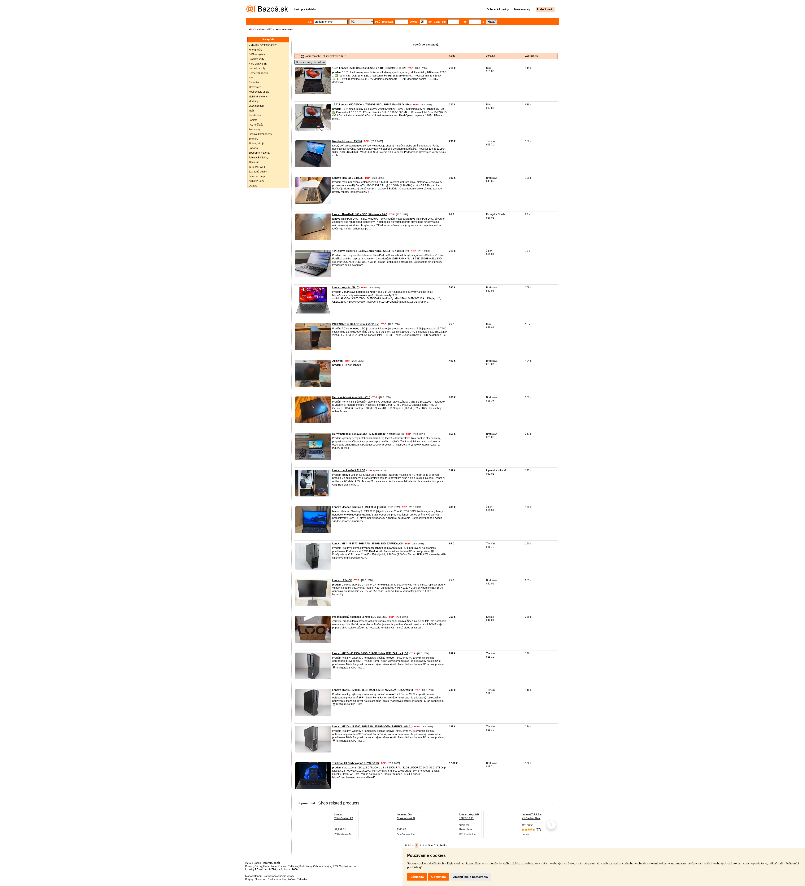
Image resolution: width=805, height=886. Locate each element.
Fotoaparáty (255, 49)
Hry (251, 77)
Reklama (293, 866)
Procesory (254, 129)
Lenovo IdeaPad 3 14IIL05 (347, 177)
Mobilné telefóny (258, 96)
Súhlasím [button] (417, 876)
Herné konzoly (257, 68)
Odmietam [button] (438, 876)
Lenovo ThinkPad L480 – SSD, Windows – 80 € (359, 214)
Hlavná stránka (257, 29)
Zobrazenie (531, 55)
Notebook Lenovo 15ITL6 (347, 141)
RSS (335, 866)
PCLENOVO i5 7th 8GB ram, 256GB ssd (355, 324)
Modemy (253, 101)
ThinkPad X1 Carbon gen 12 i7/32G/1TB (355, 763)
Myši (251, 110)
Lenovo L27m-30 (342, 580)
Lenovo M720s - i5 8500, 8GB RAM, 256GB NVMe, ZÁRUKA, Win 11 (372, 726)
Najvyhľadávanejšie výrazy (279, 876)
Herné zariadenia (259, 73)
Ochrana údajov (322, 866)
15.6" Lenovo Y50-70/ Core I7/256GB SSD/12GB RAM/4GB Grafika (371, 104)
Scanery (253, 138)
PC (270, 29)
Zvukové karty (256, 181)
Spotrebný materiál (259, 152)
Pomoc (249, 866)
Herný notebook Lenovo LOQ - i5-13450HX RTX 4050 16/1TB (368, 434)
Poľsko (292, 879)
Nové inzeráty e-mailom (310, 62)
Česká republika (277, 879)
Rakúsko (302, 879)
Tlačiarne (254, 162)
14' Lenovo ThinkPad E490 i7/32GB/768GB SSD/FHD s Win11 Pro (370, 251)
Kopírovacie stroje (259, 91)
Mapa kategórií (253, 876)
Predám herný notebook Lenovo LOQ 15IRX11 (359, 616)
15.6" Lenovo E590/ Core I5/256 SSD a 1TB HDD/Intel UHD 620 (369, 68)
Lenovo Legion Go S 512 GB (348, 470)
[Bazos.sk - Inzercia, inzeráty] (267, 11)
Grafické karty (256, 59)
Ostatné (253, 185)
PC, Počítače (256, 124)
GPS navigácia (257, 54)
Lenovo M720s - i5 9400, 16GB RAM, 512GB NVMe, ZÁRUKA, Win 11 (372, 690)
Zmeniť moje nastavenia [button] (470, 876)
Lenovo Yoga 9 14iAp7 (345, 287)
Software (254, 148)
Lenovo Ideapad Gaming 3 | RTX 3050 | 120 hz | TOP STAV (366, 507)
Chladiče (254, 82)
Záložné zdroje (257, 176)
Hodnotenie (270, 866)
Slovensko (260, 879)
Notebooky (255, 115)
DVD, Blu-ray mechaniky (263, 44)
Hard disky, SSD (258, 63)
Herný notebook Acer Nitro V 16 (351, 397)
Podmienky (305, 866)
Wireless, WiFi (257, 167)
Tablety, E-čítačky (258, 157)
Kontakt (282, 866)
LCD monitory (256, 105)
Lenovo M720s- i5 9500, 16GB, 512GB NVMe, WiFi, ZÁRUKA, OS (370, 653)
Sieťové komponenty (260, 134)
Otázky (258, 866)
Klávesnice (255, 87)
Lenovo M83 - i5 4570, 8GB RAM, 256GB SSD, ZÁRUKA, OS (367, 543)
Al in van (337, 360)
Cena (452, 55)
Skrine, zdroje (256, 143)
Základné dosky (258, 171)
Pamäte (253, 120)
